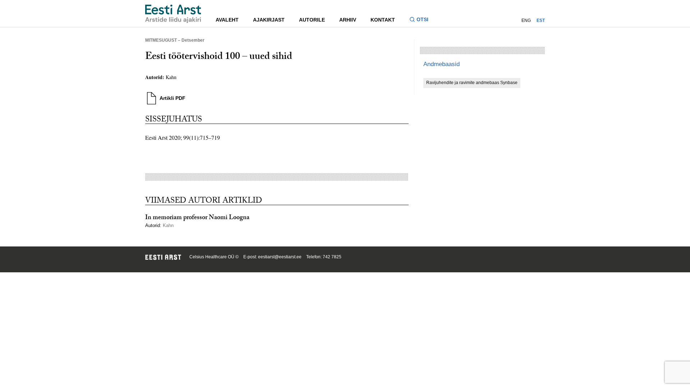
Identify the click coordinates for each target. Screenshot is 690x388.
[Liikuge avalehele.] (173, 13)
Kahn (171, 77)
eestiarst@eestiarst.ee (280, 256)
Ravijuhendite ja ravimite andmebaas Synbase (472, 82)
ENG (526, 20)
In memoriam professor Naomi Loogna (197, 218)
